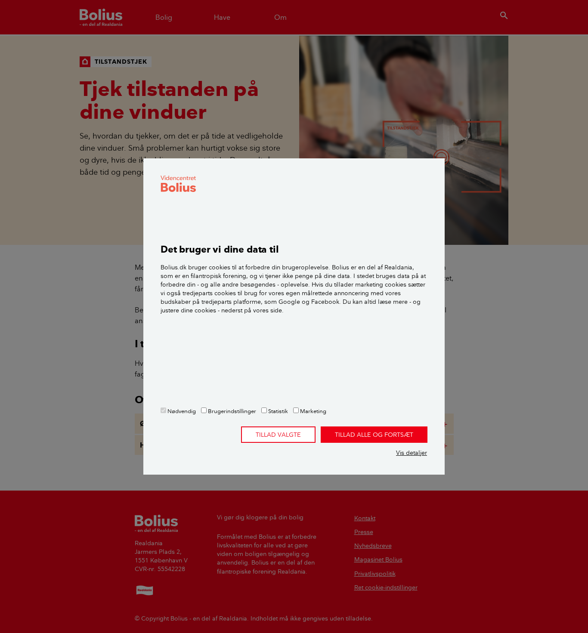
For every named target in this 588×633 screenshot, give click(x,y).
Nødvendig (181, 411)
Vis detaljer (411, 453)
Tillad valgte (278, 434)
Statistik (277, 411)
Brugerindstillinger (231, 411)
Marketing (312, 411)
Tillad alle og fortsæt (374, 434)
